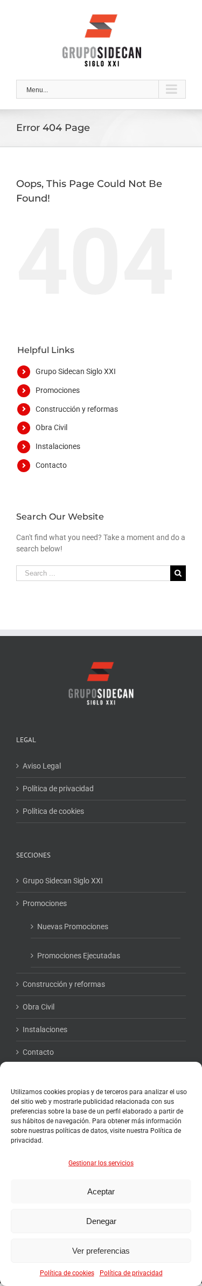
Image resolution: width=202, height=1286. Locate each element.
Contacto (51, 465)
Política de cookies (67, 1273)
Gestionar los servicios (101, 1163)
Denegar (101, 1221)
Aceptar (101, 1191)
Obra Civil (51, 427)
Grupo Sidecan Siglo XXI (76, 371)
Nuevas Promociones (72, 926)
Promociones (58, 390)
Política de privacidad (131, 1273)
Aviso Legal (42, 766)
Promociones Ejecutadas (78, 955)
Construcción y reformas (77, 409)
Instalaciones (58, 446)
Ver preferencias (101, 1250)
